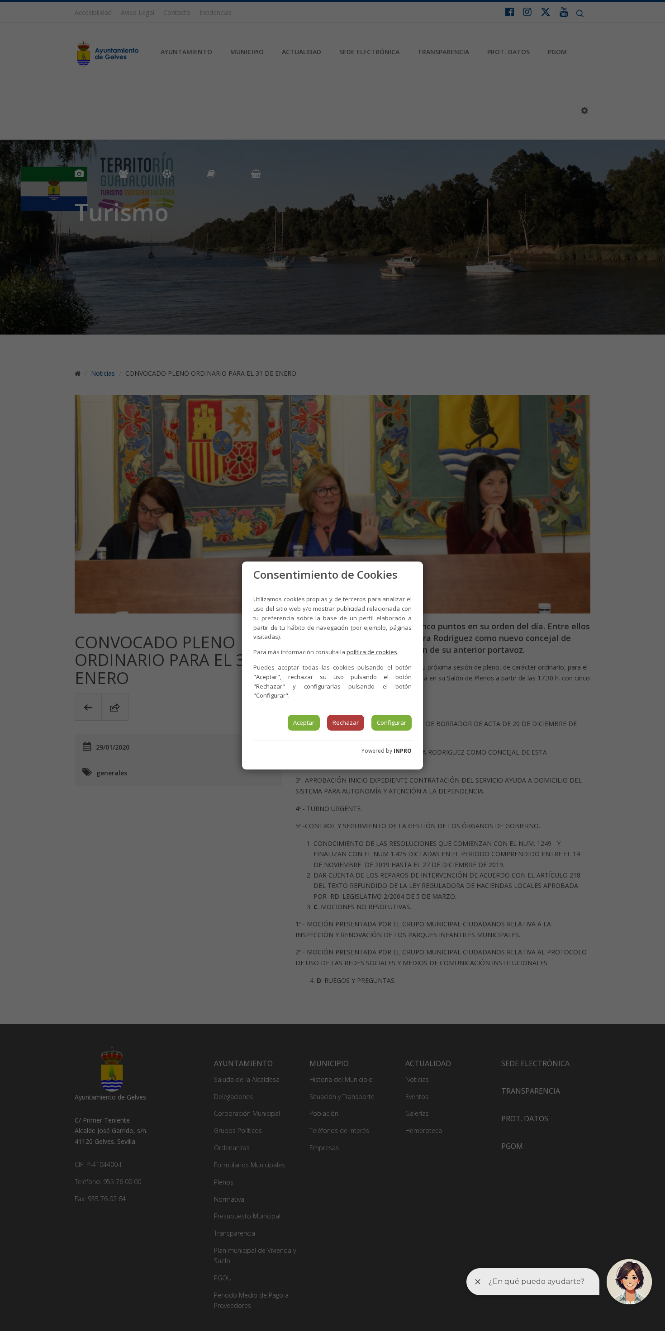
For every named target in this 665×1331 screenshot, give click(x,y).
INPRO (403, 751)
